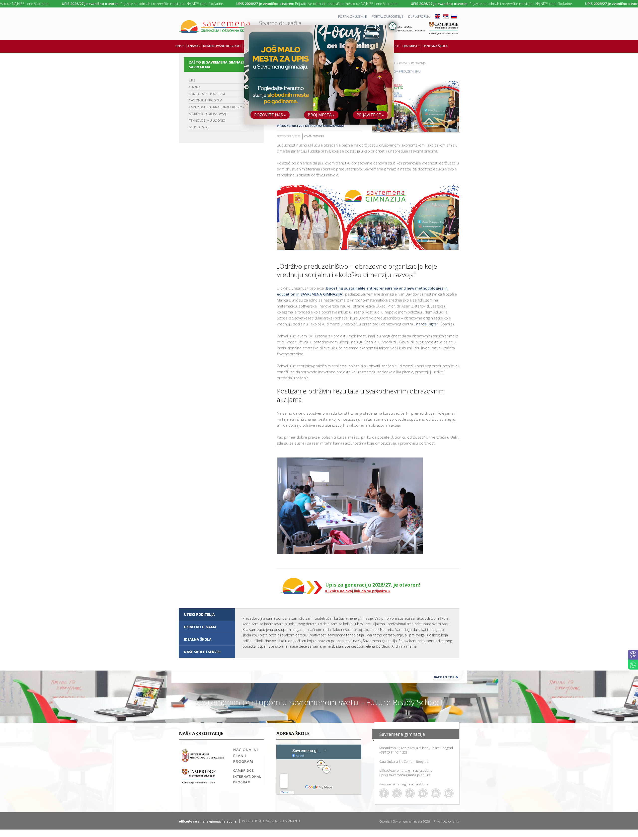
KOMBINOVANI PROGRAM (207, 94)
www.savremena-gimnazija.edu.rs (403, 784)
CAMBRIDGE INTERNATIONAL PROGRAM (217, 107)
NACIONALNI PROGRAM (205, 100)
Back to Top (444, 677)
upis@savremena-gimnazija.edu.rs (404, 775)
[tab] (207, 614)
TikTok (409, 793)
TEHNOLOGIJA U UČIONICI (207, 120)
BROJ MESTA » (321, 115)
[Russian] (454, 17)
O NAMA (194, 87)
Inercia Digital (426, 323)
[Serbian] (446, 17)
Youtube (435, 793)
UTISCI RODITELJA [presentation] (199, 614)
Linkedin (422, 793)
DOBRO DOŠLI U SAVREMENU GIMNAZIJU (271, 821)
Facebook (383, 793)
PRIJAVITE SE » (370, 115)
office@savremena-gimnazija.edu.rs (405, 770)
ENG (437, 16)
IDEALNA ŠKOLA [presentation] (198, 639)
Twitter (396, 793)
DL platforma (419, 16)
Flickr (448, 793)
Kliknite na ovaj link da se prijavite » (357, 591)
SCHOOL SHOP (199, 127)
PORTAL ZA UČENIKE (352, 16)
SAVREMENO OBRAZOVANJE (208, 114)
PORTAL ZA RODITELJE (387, 16)
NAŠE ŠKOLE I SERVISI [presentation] (202, 651)
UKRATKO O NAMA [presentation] (200, 626)
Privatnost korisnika (446, 821)
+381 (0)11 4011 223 (393, 752)
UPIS (192, 80)
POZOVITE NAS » (270, 115)
